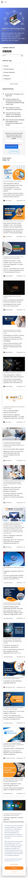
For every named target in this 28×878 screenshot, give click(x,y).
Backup (13, 603)
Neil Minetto (8, 460)
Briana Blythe (9, 276)
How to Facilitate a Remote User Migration (12, 536)
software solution (8, 372)
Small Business (17, 482)
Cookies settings (14, 864)
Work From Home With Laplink (13, 449)
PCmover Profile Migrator (9, 443)
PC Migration (6, 256)
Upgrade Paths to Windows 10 (13, 748)
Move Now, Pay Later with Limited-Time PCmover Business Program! (12, 489)
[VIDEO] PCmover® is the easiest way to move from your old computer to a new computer (13, 263)
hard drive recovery (13, 781)
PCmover (19, 181)
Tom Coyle (8, 200)
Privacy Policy (16, 860)
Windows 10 (12, 442)
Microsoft (18, 442)
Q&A (23, 220)
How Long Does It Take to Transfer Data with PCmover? (13, 376)
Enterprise (12, 406)
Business (17, 528)
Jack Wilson (8, 236)
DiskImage (13, 638)
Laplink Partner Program (16, 480)
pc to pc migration (13, 530)
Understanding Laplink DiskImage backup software (13, 607)
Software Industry (17, 525)
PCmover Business (9, 482)
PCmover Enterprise (8, 181)
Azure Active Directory (15, 523)
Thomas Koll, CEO (10, 687)
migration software (14, 256)
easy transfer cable (17, 641)
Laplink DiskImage (7, 567)
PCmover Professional (15, 813)
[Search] (22, 55)
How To (15, 181)
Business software (7, 296)
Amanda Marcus (8, 582)
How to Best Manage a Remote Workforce (11, 411)
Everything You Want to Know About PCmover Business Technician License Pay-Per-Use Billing (13, 338)
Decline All (14, 871)
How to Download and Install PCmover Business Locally (13, 301)
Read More (20, 200)
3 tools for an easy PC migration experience (11, 646)
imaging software (16, 604)
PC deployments (16, 524)
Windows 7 (18, 443)
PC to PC (10, 709)
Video (18, 258)
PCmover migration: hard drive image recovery (12, 784)
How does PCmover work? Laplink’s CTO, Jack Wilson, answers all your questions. (12, 225)
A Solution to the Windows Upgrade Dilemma (12, 682)
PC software (6, 528)
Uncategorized (16, 531)
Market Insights (15, 678)
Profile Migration (17, 445)
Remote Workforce (19, 406)
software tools (7, 638)
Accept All (14, 868)
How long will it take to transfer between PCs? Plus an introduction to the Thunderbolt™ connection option (12, 187)
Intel (22, 523)
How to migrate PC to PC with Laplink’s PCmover (13, 712)
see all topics (14, 84)
